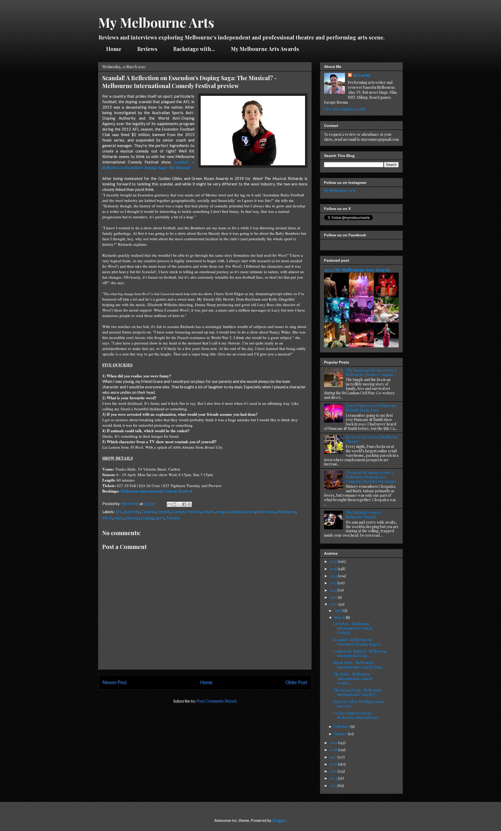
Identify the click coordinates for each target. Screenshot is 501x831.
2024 (334, 575)
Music (119, 518)
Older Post (296, 682)
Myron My (362, 75)
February (342, 726)
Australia (132, 511)
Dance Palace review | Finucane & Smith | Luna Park (371, 408)
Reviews (147, 48)
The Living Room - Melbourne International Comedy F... (357, 692)
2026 (334, 561)
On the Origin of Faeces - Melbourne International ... (356, 715)
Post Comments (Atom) (216, 701)
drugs (221, 511)
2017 (334, 756)
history (249, 511)
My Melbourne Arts (156, 22)
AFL (118, 511)
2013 (334, 785)
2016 (334, 764)
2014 (334, 778)
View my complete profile (345, 109)
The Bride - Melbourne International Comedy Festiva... (353, 679)
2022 (334, 590)
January (341, 733)
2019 (334, 742)
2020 (334, 604)
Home (113, 48)
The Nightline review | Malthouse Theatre (363, 514)
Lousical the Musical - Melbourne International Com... (360, 653)
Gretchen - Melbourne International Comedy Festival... (353, 628)
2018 (334, 749)
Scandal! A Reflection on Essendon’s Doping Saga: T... (358, 642)
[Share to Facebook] (184, 504)
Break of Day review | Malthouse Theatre (372, 439)
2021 (334, 597)
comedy (163, 511)
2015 (334, 771)
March (340, 617)
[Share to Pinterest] (189, 504)
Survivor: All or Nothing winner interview (359, 704)
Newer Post (114, 682)
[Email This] (169, 504)
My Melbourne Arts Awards (265, 48)
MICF (107, 518)
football (234, 511)
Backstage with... (194, 48)
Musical (132, 518)
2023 (334, 582)
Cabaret (148, 511)
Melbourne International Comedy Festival (156, 491)
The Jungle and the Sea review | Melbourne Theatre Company (371, 372)
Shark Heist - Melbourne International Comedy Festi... (358, 665)
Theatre (173, 518)
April (338, 610)
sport (159, 518)
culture (208, 511)
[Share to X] (179, 504)
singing (147, 518)
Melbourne (286, 511)
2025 (334, 568)
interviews (266, 511)
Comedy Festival (186, 511)
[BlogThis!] (174, 504)
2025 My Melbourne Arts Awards (357, 270)
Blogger (279, 820)
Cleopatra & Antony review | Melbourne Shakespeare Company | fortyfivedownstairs (371, 477)
